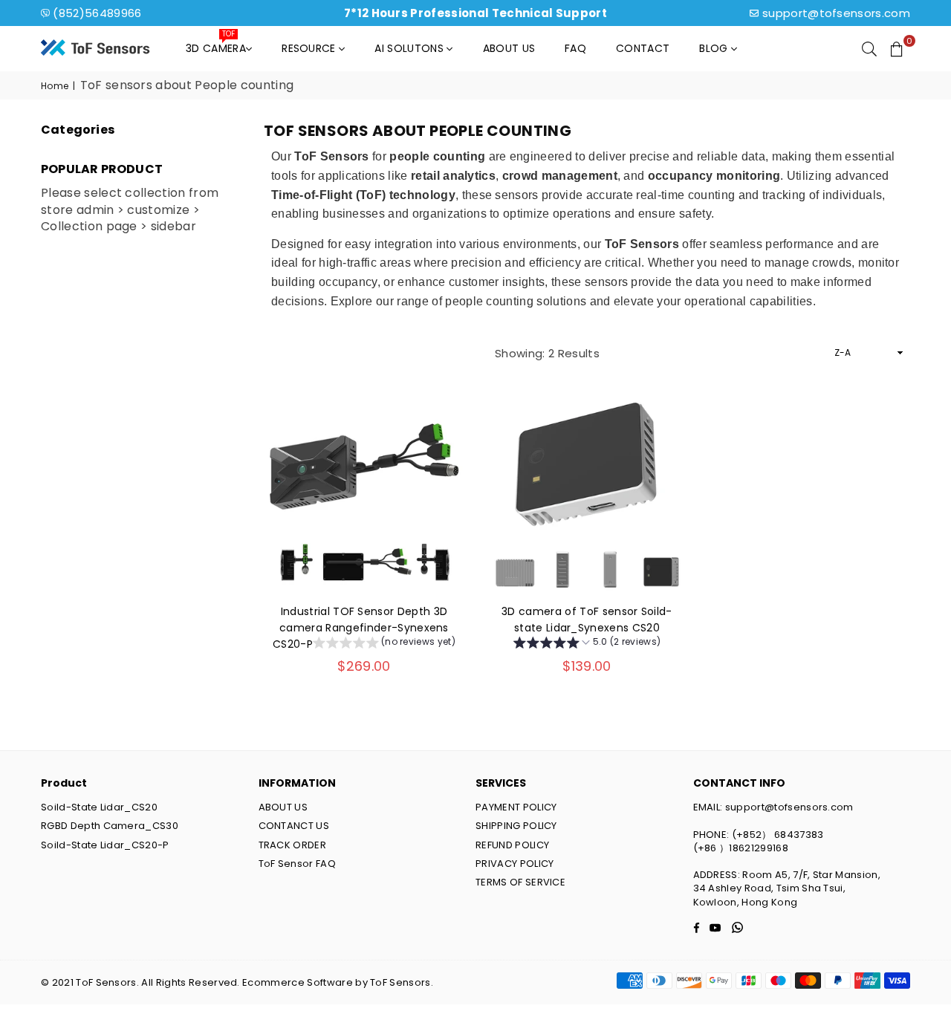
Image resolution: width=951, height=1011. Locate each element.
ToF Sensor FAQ (297, 863)
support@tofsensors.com (836, 13)
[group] (384, 644)
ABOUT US (283, 807)
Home (54, 86)
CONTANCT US (294, 826)
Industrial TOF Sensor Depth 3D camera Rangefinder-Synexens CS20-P (361, 628)
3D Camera (216, 44)
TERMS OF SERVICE (520, 882)
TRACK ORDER (293, 845)
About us (509, 48)
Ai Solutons (410, 48)
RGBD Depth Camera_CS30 (109, 826)
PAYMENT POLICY (516, 807)
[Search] (869, 48)
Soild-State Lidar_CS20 (99, 807)
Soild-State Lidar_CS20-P (105, 845)
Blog (715, 48)
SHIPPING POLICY (516, 826)
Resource (310, 48)
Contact (642, 48)
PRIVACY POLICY (515, 863)
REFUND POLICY (512, 845)
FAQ (575, 48)
